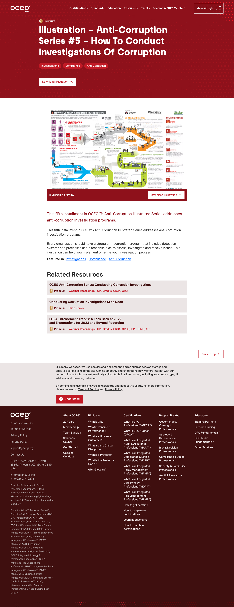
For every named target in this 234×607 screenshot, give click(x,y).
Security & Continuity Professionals (172, 467)
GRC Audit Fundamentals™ (204, 439)
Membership (71, 427)
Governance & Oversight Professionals (168, 425)
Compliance (72, 65)
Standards (97, 8)
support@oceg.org (22, 448)
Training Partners (205, 421)
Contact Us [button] (17, 454)
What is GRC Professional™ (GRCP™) (138, 423)
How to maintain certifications (134, 527)
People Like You (169, 415)
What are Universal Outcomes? (100, 438)
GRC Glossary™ (97, 469)
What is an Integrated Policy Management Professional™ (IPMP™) (137, 469)
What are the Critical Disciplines (100, 447)
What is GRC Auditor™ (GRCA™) (137, 432)
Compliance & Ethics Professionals (171, 458)
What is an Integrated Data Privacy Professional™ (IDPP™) (137, 482)
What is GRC (95, 421)
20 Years (68, 421)
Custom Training (205, 427)
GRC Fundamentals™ (207, 432)
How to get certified (136, 505)
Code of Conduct (68, 454)
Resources (131, 8)
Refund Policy (19, 441)
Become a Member (169, 8)
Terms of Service (88, 389)
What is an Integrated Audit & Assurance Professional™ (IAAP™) (137, 444)
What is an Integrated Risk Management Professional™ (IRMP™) (137, 495)
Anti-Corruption (96, 65)
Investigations (50, 65)
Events (145, 8)
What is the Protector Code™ (101, 462)
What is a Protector (100, 454)
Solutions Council (69, 439)
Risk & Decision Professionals (168, 449)
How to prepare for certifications (135, 512)
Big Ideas (94, 415)
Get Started (70, 447)
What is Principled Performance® (99, 428)
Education (114, 8)
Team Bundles (72, 432)
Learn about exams (135, 519)
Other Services (204, 447)
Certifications (78, 8)
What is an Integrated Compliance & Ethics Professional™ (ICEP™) (137, 456)
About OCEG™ (72, 415)
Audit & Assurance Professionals (170, 477)
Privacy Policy (114, 389)
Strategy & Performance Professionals (167, 438)
